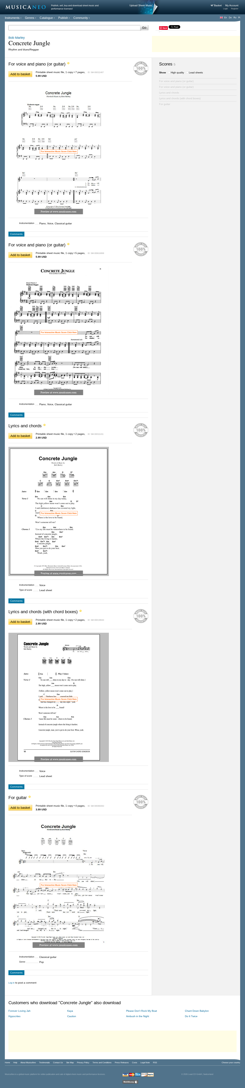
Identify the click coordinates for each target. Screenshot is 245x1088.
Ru (235, 17)
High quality (177, 72)
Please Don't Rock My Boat (141, 1010)
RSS (155, 1062)
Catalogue (46, 17)
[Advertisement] (196, 43)
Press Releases (122, 1062)
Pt (239, 17)
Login (225, 9)
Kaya (70, 1010)
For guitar (164, 104)
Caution (71, 1016)
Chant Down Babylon (197, 1010)
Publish (63, 17)
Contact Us (58, 1062)
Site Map (70, 1062)
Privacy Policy (83, 1062)
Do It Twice (191, 1016)
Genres (29, 17)
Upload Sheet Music (140, 5)
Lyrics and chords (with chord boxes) (180, 98)
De (230, 17)
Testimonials (44, 1062)
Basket (218, 5)
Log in (11, 983)
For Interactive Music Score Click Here (59, 151)
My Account (231, 5)
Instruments (12, 17)
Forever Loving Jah (19, 1010)
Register (234, 9)
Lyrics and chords (169, 92)
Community (80, 17)
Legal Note (145, 1062)
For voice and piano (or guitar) (176, 81)
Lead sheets (196, 72)
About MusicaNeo (28, 1062)
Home (7, 1062)
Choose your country (231, 1062)
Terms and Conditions (102, 1062)
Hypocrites (14, 1016)
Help (15, 1062)
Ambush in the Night (137, 1016)
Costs (134, 1062)
